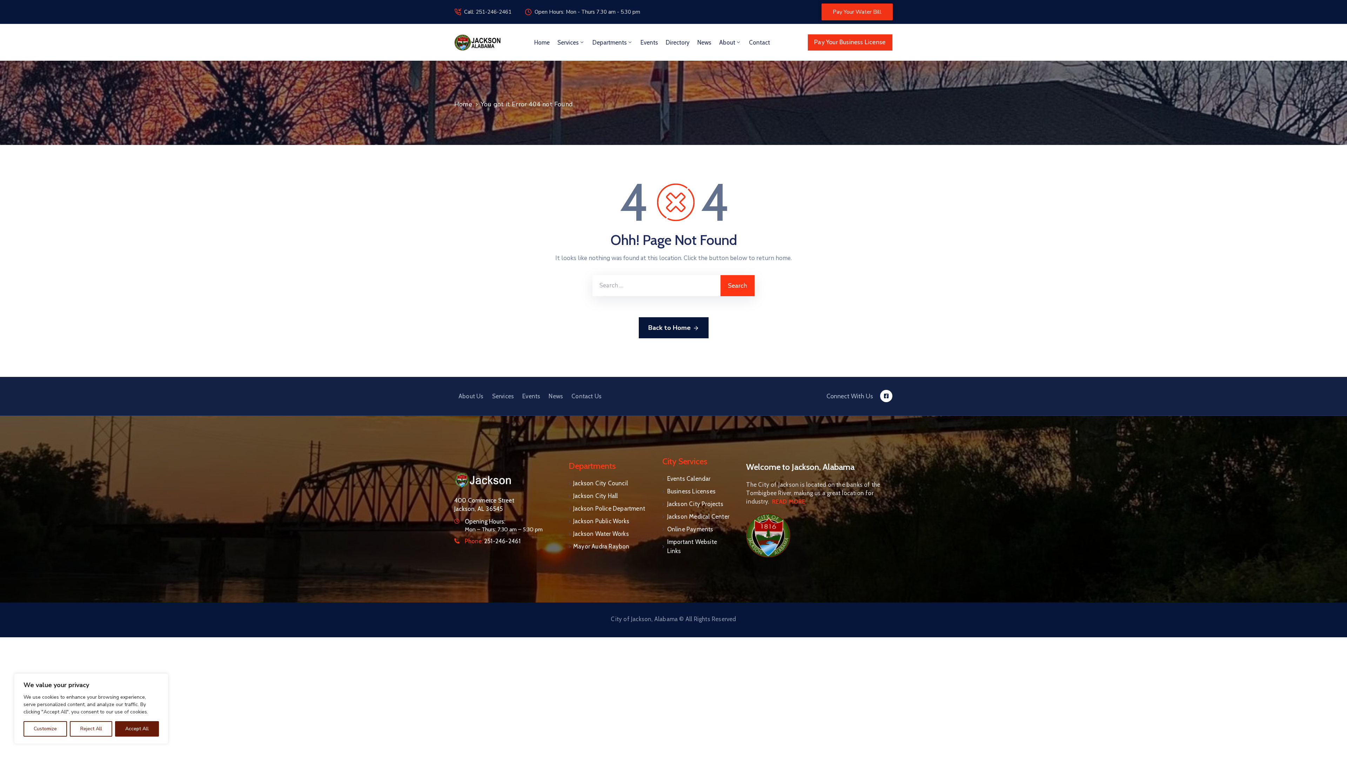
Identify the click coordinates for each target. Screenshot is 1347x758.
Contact (759, 42)
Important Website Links (692, 546)
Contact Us (586, 396)
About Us (471, 396)
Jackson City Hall (595, 495)
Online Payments (690, 529)
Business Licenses (691, 491)
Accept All (137, 728)
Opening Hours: (485, 521)
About (727, 42)
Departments (609, 42)
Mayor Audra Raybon (601, 546)
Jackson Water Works (601, 533)
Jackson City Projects (695, 503)
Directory (678, 42)
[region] (91, 708)
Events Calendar (689, 478)
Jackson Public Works (601, 521)
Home (542, 42)
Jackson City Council (600, 483)
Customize (45, 728)
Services (568, 42)
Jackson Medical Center (698, 516)
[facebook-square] (886, 396)
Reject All (91, 728)
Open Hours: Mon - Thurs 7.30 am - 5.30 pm (587, 11)
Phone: (493, 541)
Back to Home (669, 328)
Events (649, 42)
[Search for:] (656, 285)
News (704, 42)
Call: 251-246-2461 (487, 11)
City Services (684, 461)
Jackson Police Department (609, 508)
